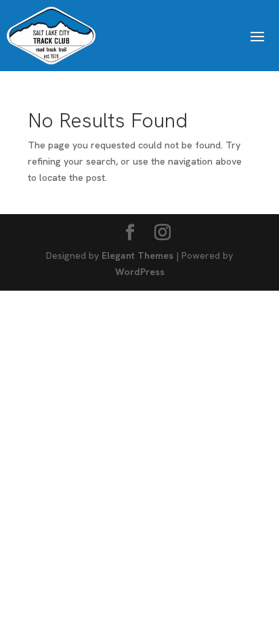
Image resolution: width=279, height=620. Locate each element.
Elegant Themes (137, 255)
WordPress (140, 272)
